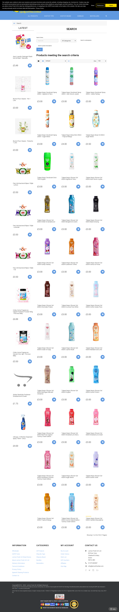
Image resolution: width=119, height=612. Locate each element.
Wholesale (15, 551)
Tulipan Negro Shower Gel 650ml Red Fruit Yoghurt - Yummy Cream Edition (45, 434)
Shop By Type (49, 16)
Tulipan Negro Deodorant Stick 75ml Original (46, 178)
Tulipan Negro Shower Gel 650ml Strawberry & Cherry (70, 434)
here (18, 588)
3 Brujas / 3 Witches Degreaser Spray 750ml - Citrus (23, 437)
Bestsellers (94, 16)
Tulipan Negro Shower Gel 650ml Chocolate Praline (45, 306)
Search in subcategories (86, 40)
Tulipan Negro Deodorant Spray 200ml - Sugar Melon (47, 135)
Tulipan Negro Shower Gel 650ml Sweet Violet (94, 476)
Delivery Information (18, 563)
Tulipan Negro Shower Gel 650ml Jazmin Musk (70, 348)
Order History (65, 554)
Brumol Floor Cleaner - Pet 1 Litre (22, 99)
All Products (33, 16)
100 (99, 61)
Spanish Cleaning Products (20, 572)
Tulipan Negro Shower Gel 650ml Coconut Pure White (70, 306)
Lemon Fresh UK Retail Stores (21, 557)
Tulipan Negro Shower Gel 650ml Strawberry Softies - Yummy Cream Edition (45, 477)
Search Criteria (39, 37)
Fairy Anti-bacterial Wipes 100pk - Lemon (23, 184)
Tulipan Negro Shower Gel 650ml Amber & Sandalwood (46, 221)
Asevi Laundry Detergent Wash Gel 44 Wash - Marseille (22, 57)
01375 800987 (92, 563)
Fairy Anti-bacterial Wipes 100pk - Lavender (23, 226)
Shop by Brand (65, 16)
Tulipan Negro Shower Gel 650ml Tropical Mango (45, 519)
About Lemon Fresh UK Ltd (20, 560)
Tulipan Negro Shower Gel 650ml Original (70, 391)
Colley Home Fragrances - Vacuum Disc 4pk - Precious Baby (22, 354)
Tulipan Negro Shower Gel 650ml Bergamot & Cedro (70, 221)
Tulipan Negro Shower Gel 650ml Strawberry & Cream (94, 434)
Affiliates (63, 563)
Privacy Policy (16, 569)
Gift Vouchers (65, 560)
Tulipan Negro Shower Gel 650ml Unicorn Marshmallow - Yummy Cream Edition (71, 520)
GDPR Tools (16, 554)
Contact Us (15, 575)
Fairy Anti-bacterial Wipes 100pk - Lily (23, 268)
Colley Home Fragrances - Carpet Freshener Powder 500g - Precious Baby (23, 311)
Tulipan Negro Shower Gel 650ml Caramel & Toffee (70, 263)
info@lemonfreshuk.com (95, 566)
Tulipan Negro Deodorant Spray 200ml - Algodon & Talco (47, 93)
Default (48, 61)
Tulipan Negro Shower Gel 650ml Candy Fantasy (45, 263)
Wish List (63, 557)
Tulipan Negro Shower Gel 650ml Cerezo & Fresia (94, 263)
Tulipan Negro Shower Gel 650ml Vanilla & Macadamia (94, 519)
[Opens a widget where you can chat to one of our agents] (112, 609)
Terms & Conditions (18, 566)
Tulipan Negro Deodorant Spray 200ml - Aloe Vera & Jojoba (71, 93)
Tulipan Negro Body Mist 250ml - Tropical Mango (71, 135)
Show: (95, 61)
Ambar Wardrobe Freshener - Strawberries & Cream (22, 395)
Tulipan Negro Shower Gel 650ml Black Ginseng (94, 221)
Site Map (63, 566)
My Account (64, 551)
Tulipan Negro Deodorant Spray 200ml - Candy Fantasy (95, 93)
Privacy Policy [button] (40, 8)
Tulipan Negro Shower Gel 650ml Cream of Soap (45, 348)
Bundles (81, 16)
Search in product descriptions (45, 45)
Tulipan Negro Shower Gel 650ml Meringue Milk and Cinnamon (45, 392)
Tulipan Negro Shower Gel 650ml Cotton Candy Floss (94, 306)
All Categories (66, 41)
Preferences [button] (100, 5)
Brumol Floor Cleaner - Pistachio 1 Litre (23, 142)
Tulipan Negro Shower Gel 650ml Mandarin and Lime (94, 348)
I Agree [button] (111, 5)
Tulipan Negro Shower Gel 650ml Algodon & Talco (70, 178)
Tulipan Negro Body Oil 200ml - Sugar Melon (95, 135)
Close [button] (92, 5)
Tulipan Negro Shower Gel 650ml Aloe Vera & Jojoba (94, 178)
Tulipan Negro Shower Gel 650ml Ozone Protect (94, 391)
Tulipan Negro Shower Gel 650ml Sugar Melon (70, 476)
